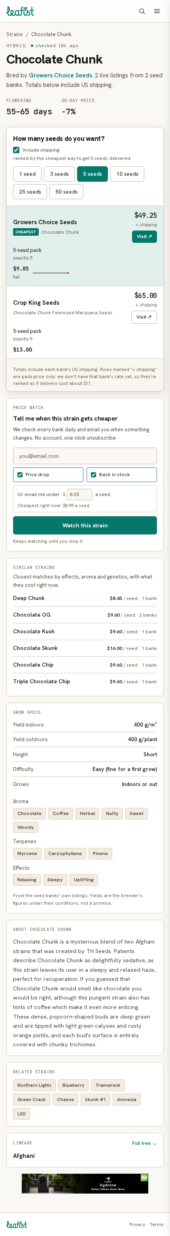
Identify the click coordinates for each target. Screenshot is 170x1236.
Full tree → (144, 1143)
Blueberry (73, 1085)
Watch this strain (85, 525)
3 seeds (59, 173)
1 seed (27, 173)
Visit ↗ (144, 236)
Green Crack (31, 1099)
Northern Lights (34, 1085)
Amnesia (126, 1099)
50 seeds (66, 191)
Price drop (37, 474)
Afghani (24, 1156)
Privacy (137, 1224)
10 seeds (127, 173)
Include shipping (41, 149)
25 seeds (30, 191)
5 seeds (92, 173)
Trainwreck (108, 1085)
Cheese (65, 1099)
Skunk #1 (95, 1099)
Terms (157, 1224)
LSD (21, 1114)
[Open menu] (157, 11)
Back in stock (114, 474)
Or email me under (38, 494)
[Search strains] (142, 11)
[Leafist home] (20, 11)
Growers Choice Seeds (60, 75)
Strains (14, 34)
